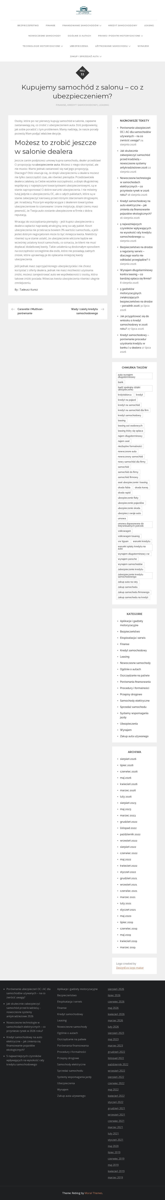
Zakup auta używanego (134, 736)
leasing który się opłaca (130, 431)
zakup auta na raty (128, 582)
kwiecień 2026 (128, 784)
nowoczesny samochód (130, 456)
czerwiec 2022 (128, 853)
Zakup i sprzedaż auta (84, 56)
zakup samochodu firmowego (133, 592)
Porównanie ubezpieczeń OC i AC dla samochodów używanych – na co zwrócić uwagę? (28, 993)
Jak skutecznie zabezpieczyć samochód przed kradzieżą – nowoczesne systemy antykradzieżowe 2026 (135, 159)
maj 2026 (125, 777)
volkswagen (124, 531)
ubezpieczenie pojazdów (131, 503)
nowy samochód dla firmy (132, 461)
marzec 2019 (127, 947)
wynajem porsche (127, 559)
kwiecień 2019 (128, 941)
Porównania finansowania (135, 681)
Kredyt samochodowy (122, 25)
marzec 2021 (127, 897)
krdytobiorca (124, 394)
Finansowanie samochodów (81, 25)
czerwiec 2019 (128, 928)
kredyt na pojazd (127, 400)
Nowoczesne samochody (45, 35)
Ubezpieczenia (79, 46)
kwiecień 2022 (128, 865)
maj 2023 (125, 809)
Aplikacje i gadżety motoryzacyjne (77, 989)
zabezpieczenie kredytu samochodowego (130, 575)
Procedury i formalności (134, 688)
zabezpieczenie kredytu (130, 569)
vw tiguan (123, 541)
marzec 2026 (128, 790)
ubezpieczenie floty (128, 498)
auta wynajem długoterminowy (126, 375)
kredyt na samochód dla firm (133, 410)
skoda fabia (124, 487)
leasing (122, 420)
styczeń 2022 (128, 872)
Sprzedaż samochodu (133, 706)
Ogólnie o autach (79, 35)
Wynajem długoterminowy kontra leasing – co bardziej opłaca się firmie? (136, 274)
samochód (123, 467)
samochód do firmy (128, 472)
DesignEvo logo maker (130, 967)
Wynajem (143, 46)
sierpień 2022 (128, 846)
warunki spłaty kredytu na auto (132, 547)
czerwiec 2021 (128, 890)
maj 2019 (125, 934)
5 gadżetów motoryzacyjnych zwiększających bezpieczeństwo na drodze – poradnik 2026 (136, 297)
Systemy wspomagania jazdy (74, 1077)
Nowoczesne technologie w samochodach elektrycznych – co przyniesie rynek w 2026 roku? (135, 186)
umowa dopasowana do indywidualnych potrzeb (131, 524)
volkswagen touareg (129, 536)
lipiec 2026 (126, 765)
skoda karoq (141, 487)
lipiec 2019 (126, 922)
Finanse (50, 25)
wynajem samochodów (130, 564)
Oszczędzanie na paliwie (135, 675)
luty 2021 (125, 903)
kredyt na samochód (129, 405)
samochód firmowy (128, 477)
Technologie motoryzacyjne (41, 46)
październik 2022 (130, 834)
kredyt (139, 394)
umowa (122, 518)
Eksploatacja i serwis (133, 637)
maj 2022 (125, 859)
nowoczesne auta (127, 451)
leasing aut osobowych (130, 425)
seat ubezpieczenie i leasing (133, 482)
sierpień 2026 (128, 758)
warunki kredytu (141, 541)
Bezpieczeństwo (28, 25)
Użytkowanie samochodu (111, 46)
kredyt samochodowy (129, 415)
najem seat (124, 441)
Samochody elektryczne (135, 700)
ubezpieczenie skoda (129, 508)
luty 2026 (126, 796)
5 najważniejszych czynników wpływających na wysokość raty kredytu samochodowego (25, 1060)
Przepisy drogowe (131, 694)
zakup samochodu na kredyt (133, 597)
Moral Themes (93, 1193)
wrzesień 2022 (128, 840)
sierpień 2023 (128, 802)
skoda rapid (124, 492)
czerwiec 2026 (129, 771)
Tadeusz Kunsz (28, 289)
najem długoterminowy (130, 436)
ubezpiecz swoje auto (129, 513)
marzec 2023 (128, 815)
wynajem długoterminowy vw (134, 554)
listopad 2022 (128, 828)
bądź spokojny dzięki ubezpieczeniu (129, 388)
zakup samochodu (127, 587)
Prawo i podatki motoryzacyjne (119, 35)
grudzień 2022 (128, 821)
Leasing (149, 25)
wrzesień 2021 (128, 884)
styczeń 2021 (128, 909)
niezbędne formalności (130, 446)
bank (120, 382)
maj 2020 (125, 916)
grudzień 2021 (128, 878)
